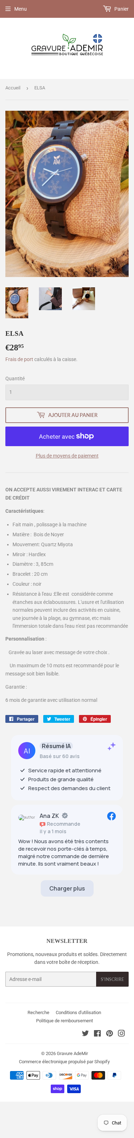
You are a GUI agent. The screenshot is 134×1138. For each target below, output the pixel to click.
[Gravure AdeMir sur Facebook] (97, 1034)
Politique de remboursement (64, 1020)
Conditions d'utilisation (78, 1012)
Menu (20, 9)
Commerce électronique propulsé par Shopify (64, 1061)
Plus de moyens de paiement (67, 456)
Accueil (12, 87)
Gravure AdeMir (72, 1053)
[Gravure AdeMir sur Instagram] (121, 1034)
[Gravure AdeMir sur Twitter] (85, 1034)
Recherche (38, 1012)
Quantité (15, 378)
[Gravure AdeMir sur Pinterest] (109, 1034)
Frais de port (19, 359)
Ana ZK (49, 816)
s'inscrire (112, 979)
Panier (121, 9)
